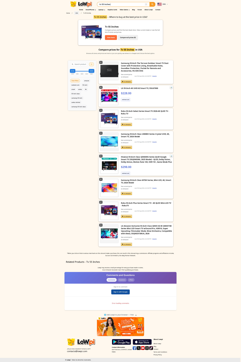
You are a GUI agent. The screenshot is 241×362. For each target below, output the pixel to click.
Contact (157, 10)
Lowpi (69, 360)
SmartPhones (90, 10)
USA (76, 13)
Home (81, 10)
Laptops (101, 10)
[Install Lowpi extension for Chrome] (120, 326)
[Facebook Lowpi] (135, 348)
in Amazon (127, 81)
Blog (133, 10)
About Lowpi (149, 10)
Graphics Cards (112, 10)
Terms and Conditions (160, 352)
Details (154, 76)
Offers (131, 280)
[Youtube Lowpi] (143, 348)
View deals (111, 37)
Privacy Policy (158, 355)
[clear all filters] (91, 64)
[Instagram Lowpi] (147, 348)
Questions (122, 280)
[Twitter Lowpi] (139, 348)
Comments (111, 280)
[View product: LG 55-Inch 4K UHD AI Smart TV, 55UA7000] (136, 96)
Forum (140, 10)
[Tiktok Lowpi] (151, 348)
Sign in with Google (120, 292)
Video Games (124, 10)
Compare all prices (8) (128, 37)
